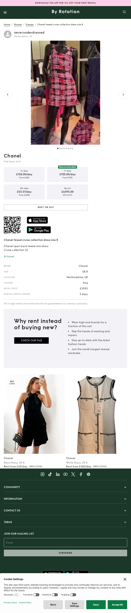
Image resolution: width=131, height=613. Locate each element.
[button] (65, 487)
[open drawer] (5, 12)
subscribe (65, 553)
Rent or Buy (46, 207)
